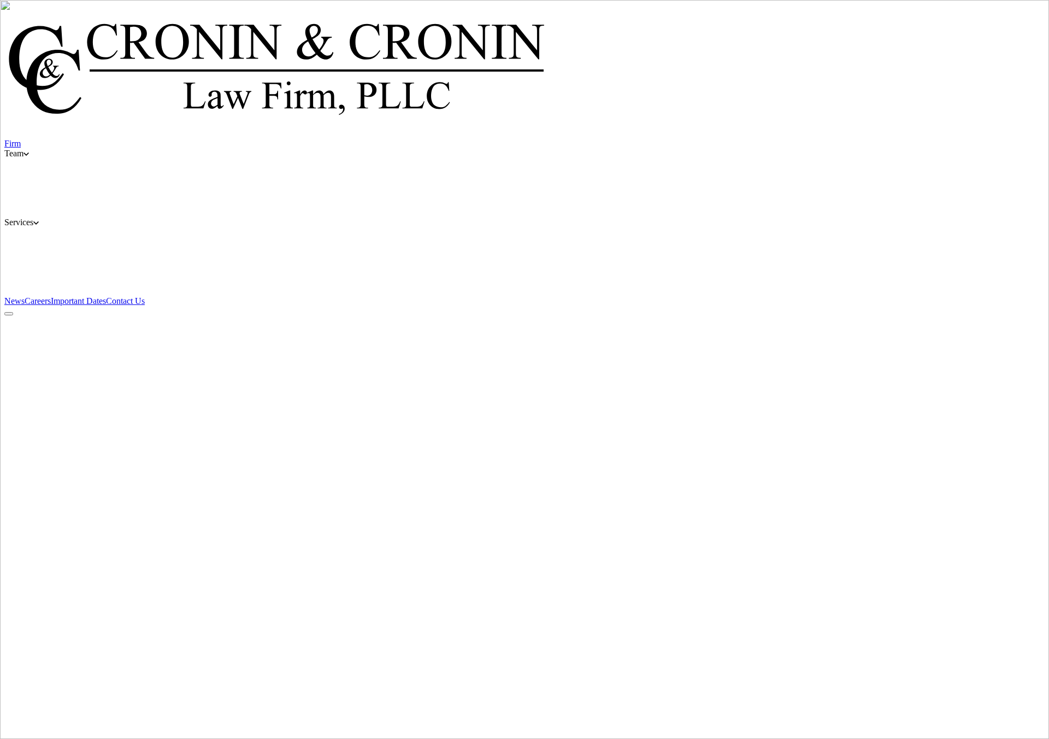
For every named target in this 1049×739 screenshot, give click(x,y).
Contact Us (481, 677)
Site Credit (22, 709)
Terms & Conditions (39, 699)
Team (368, 677)
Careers (346, 677)
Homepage (23, 452)
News (511, 677)
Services (447, 677)
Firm (324, 677)
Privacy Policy (29, 689)
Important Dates (405, 677)
